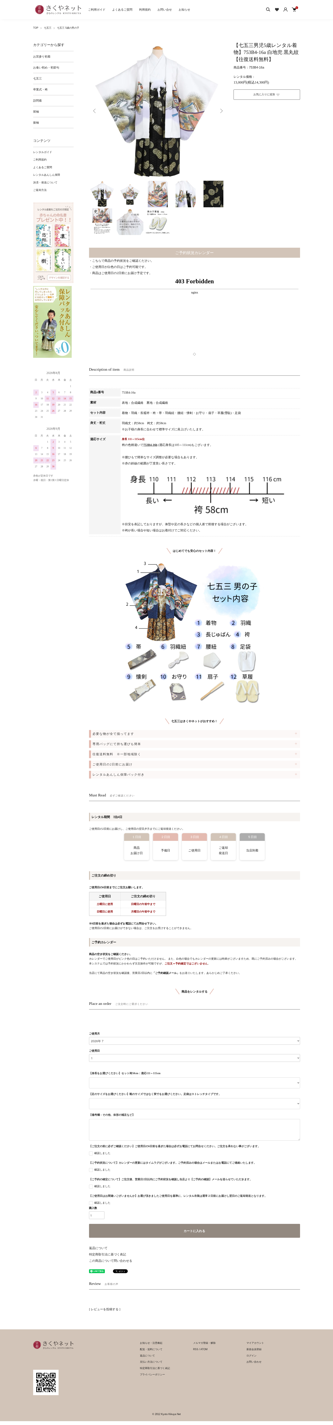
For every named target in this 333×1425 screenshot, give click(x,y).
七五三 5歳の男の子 (68, 27)
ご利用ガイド (96, 9)
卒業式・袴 (40, 89)
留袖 (36, 111)
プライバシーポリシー (152, 1374)
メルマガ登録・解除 (204, 1342)
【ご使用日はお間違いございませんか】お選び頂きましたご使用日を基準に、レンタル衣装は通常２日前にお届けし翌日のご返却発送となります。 (178, 1195)
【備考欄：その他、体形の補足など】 (112, 1114)
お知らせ (184, 9)
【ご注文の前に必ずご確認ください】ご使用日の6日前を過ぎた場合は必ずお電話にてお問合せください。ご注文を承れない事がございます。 (174, 1146)
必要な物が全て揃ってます (113, 733)
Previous (95, 111)
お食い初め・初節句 (46, 67)
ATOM (204, 1349)
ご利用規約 (40, 159)
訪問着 (37, 100)
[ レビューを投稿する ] (104, 1309)
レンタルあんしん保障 (46, 174)
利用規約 (145, 9)
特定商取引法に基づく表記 (107, 1254)
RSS (195, 1349)
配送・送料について (151, 1349)
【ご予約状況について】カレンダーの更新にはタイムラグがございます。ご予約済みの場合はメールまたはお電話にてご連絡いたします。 (172, 1162)
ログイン (251, 1355)
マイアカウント (255, 1342)
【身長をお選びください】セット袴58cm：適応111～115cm (125, 1073)
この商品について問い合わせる (110, 1260)
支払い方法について (151, 1361)
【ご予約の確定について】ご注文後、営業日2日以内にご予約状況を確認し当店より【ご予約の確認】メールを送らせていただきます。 (170, 1179)
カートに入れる (194, 1231)
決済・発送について (45, 182)
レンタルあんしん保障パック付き (118, 774)
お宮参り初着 (41, 56)
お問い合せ (164, 9)
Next (221, 111)
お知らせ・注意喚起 (151, 1342)
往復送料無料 (116, 754)
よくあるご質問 (122, 9)
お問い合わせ (254, 1361)
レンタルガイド (42, 152)
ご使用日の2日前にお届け (112, 764)
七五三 (47, 27)
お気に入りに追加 (264, 94)
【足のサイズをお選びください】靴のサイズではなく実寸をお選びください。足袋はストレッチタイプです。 (155, 1094)
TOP (35, 27)
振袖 (36, 122)
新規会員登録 (254, 1349)
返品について (98, 1248)
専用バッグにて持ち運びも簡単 (116, 744)
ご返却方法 (40, 190)
